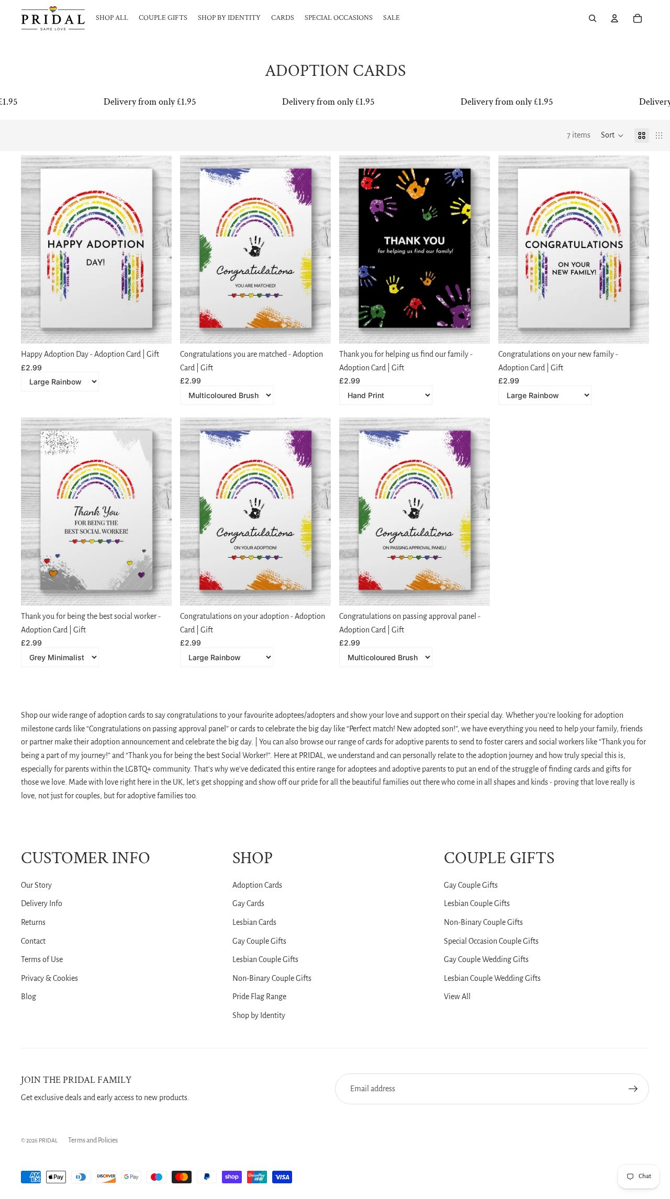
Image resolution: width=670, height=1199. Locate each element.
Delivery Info (41, 903)
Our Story (36, 885)
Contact (33, 941)
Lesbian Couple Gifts (265, 959)
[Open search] (592, 18)
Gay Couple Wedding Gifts (486, 959)
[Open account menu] (614, 18)
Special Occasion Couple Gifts (491, 941)
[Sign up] (633, 1089)
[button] (612, 135)
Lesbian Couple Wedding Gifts (492, 978)
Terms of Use (42, 959)
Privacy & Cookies (49, 978)
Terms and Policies (93, 1140)
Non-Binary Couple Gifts (271, 978)
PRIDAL (48, 1140)
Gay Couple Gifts (259, 941)
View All (457, 996)
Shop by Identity (258, 1015)
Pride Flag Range (259, 996)
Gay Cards (248, 903)
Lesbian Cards (254, 922)
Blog (28, 996)
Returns (33, 922)
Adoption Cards (257, 885)
